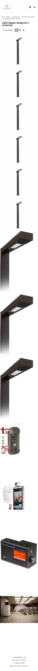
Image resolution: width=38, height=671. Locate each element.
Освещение (15, 17)
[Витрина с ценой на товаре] (16, 30)
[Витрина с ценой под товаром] (20, 30)
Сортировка (8, 30)
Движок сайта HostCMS (19, 666)
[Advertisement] (16, 468)
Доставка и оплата (19, 660)
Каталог (7, 17)
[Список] (23, 30)
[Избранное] (30, 7)
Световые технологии (28, 17)
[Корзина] (34, 7)
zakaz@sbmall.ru (19, 657)
